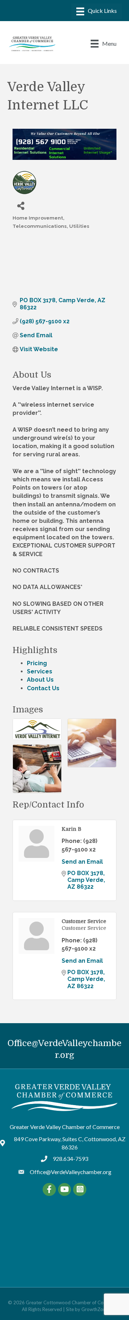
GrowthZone (94, 1309)
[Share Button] (21, 205)
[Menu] (96, 11)
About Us (40, 679)
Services (39, 671)
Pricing (37, 663)
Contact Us (43, 688)
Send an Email (82, 861)
